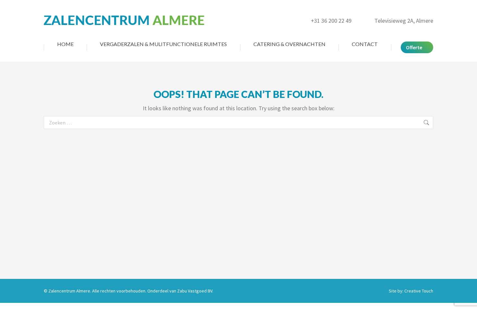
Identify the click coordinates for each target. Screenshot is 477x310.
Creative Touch (418, 291)
